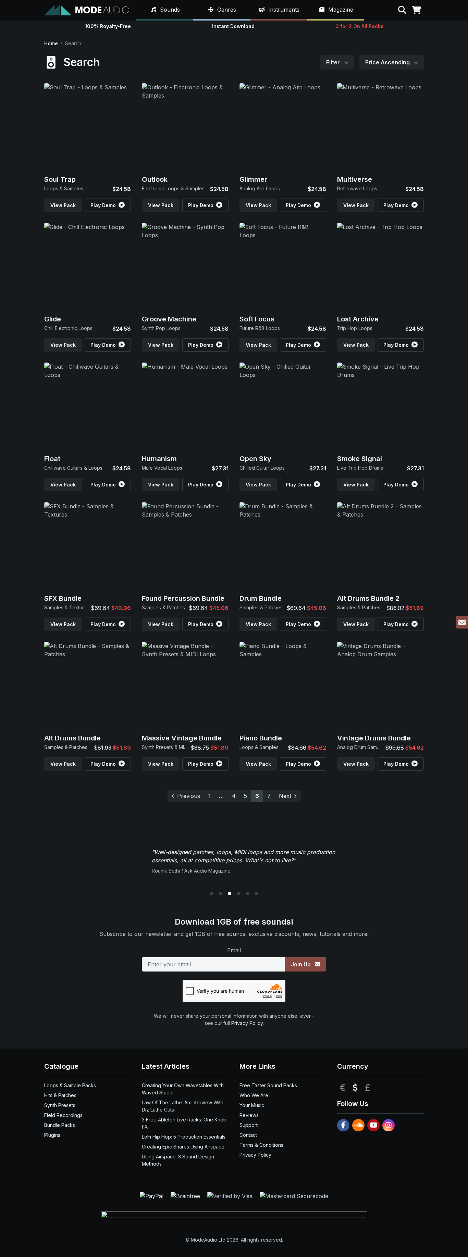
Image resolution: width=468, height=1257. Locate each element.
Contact (248, 1135)
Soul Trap (60, 179)
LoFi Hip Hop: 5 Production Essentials (183, 1137)
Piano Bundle (260, 738)
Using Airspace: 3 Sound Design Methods (178, 1160)
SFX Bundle (63, 598)
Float (52, 459)
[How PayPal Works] (152, 1195)
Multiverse (354, 179)
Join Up (301, 964)
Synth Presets (59, 1105)
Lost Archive (358, 319)
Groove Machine (169, 319)
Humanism (159, 459)
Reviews (249, 1115)
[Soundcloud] (358, 1125)
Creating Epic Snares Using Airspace (183, 1147)
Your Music (251, 1105)
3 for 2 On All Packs (359, 26)
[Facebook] (343, 1125)
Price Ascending (388, 62)
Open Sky (255, 459)
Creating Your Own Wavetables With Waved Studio (183, 1088)
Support (248, 1125)
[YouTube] (373, 1125)
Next (285, 795)
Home (51, 43)
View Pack (63, 205)
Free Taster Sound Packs (268, 1085)
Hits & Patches (60, 1095)
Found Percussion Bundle (183, 598)
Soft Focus (256, 319)
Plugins (52, 1135)
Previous (188, 795)
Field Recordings (63, 1115)
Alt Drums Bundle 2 (368, 598)
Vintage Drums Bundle (374, 738)
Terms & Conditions (261, 1145)
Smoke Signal (359, 459)
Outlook (155, 179)
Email (234, 950)
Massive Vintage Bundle (182, 738)
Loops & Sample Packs (70, 1085)
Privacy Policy (247, 1023)
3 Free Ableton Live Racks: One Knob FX (184, 1123)
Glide (52, 319)
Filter (333, 62)
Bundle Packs (59, 1125)
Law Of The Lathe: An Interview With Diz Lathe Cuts (182, 1106)
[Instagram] (388, 1125)
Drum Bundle (260, 598)
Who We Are (253, 1095)
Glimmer (253, 179)
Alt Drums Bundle (72, 738)
